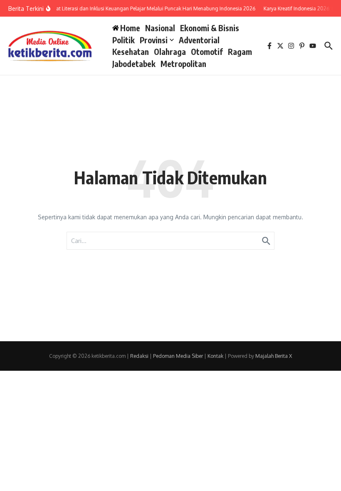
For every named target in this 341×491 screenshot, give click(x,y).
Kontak (215, 356)
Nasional (160, 28)
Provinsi (154, 40)
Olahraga (170, 52)
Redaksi (139, 356)
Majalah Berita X (273, 356)
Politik (123, 40)
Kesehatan (130, 52)
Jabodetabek (134, 64)
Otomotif (207, 52)
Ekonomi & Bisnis (209, 28)
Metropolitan (183, 64)
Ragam (240, 52)
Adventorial (199, 40)
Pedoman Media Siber (178, 356)
